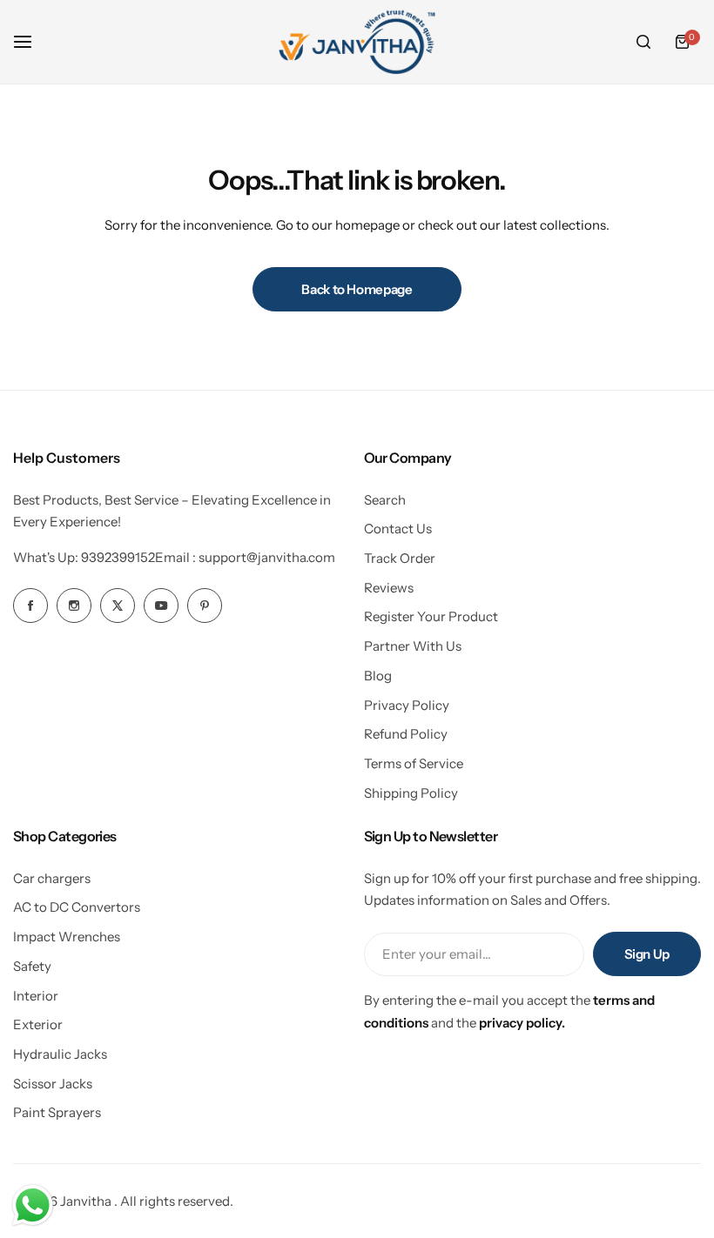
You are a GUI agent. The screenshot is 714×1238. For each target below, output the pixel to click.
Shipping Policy (411, 793)
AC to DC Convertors (76, 907)
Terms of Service (413, 763)
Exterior (38, 1024)
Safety (32, 966)
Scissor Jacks (52, 1083)
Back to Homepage (356, 289)
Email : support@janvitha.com (245, 557)
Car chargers (52, 878)
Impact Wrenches (66, 936)
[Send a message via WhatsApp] (33, 1205)
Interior (35, 995)
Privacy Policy (406, 705)
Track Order (399, 558)
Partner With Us (412, 646)
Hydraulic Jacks (60, 1054)
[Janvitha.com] (357, 42)
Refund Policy (406, 734)
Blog (378, 675)
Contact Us (398, 528)
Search (385, 500)
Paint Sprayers (57, 1112)
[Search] (643, 42)
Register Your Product (431, 616)
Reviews (389, 587)
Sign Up (647, 954)
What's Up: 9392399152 (84, 557)
